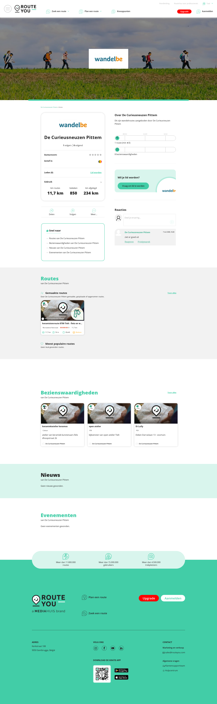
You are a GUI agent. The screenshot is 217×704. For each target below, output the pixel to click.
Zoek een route (98, 613)
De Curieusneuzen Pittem (49, 107)
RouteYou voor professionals (186, 3)
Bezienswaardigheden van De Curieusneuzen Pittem (74, 243)
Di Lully (139, 426)
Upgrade (184, 11)
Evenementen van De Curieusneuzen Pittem (70, 252)
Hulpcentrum (171, 670)
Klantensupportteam (175, 665)
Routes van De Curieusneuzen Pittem (67, 238)
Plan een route (98, 597)
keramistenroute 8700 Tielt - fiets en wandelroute (67, 323)
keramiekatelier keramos (55, 426)
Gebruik (48, 181)
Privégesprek (144, 241)
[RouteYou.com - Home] (25, 9)
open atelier (95, 426)
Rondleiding (164, 3)
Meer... (94, 214)
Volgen (73, 214)
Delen (52, 214)
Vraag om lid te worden (133, 186)
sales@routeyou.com (175, 652)
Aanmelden (173, 598)
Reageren (129, 241)
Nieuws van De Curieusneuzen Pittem (67, 247)
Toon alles (172, 293)
